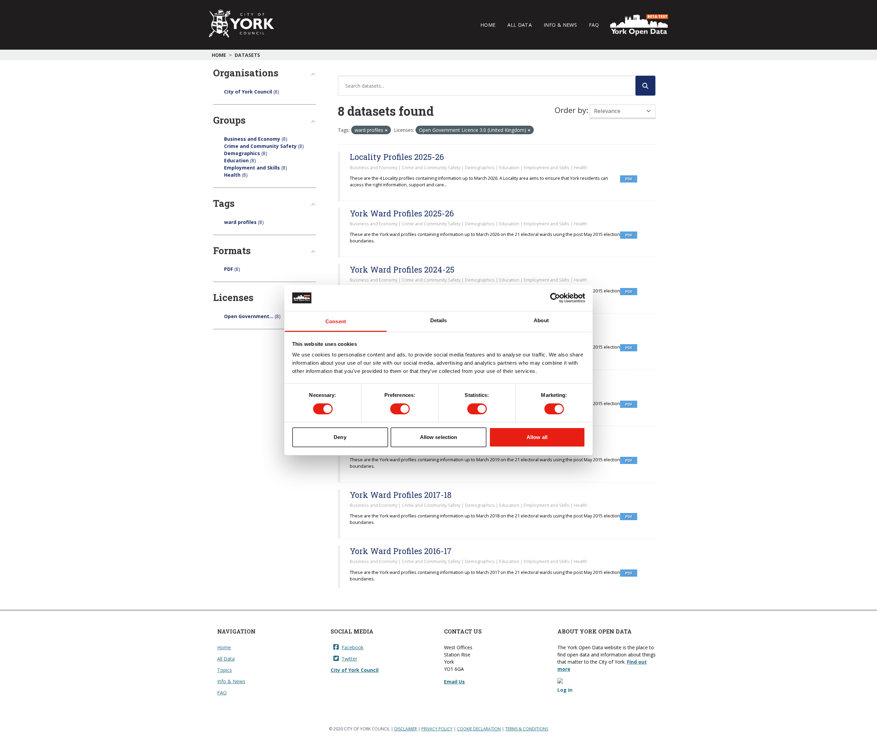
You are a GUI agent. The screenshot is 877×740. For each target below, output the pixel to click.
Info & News (560, 24)
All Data (519, 24)
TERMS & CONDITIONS (526, 729)
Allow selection (438, 437)
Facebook (352, 647)
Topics (224, 670)
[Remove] (386, 130)
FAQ (594, 24)
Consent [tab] (335, 321)
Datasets (247, 55)
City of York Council (355, 670)
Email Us (454, 681)
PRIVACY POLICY (437, 729)
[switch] (400, 408)
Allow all (537, 437)
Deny (340, 437)
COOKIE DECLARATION (479, 729)
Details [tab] (438, 320)
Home (487, 24)
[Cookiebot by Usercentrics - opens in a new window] (555, 298)
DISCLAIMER (405, 729)
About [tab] (541, 320)
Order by (570, 110)
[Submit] (645, 85)
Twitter (349, 658)
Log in (564, 690)
